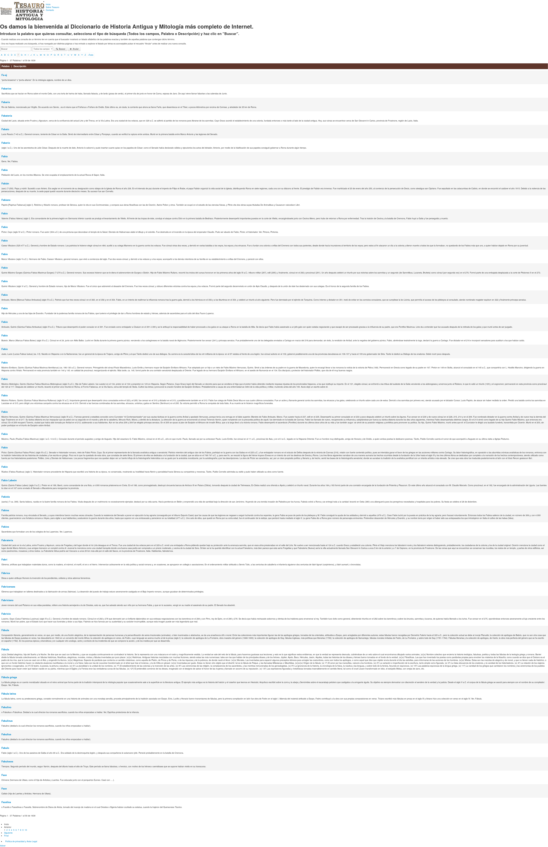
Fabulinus (7, 720)
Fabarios (6, 88)
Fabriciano (7, 600)
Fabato (5, 129)
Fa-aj (4, 75)
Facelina (6, 802)
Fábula (5, 630)
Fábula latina (8, 693)
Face (4, 775)
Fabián (5, 183)
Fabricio (6, 613)
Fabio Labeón (9, 480)
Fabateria (6, 115)
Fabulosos (7, 761)
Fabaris (5, 102)
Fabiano (5, 200)
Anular (75, 48)
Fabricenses (8, 586)
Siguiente (8, 832)
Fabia (4, 156)
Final (6, 835)
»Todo (90, 54)
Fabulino (6, 707)
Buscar (61, 48)
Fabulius (6, 734)
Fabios (5, 510)
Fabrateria (7, 540)
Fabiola (5, 496)
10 (26, 829)
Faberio (5, 142)
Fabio (4, 213)
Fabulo (5, 748)
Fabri (4, 559)
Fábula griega (9, 677)
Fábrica (5, 573)
